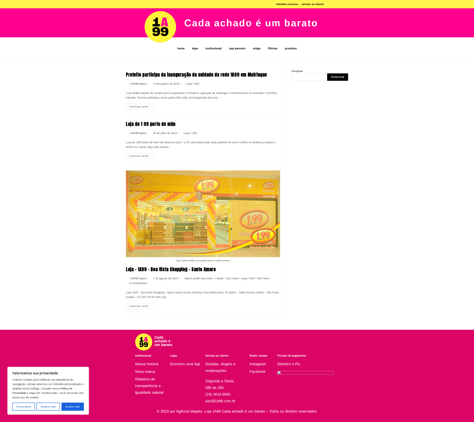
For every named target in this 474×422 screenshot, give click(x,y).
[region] (48, 391)
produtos (291, 48)
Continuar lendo (142, 106)
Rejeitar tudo (48, 406)
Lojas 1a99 (192, 83)
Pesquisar (297, 71)
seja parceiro (237, 48)
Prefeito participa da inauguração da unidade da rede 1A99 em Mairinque (196, 74)
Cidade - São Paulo (226, 278)
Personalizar (23, 406)
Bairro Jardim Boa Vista (199, 278)
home (181, 48)
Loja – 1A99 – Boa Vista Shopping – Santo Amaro (171, 269)
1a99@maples (137, 83)
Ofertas (273, 48)
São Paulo (263, 278)
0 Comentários (138, 283)
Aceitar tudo (72, 406)
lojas (195, 48)
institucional (213, 48)
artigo (257, 48)
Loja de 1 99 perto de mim (151, 124)
